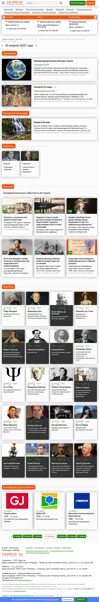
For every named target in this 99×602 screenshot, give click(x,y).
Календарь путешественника (44, 12)
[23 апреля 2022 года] (36, 45)
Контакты (57, 548)
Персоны (70, 9)
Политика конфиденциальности (37, 553)
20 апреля (27, 536)
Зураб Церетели (83, 463)
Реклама (49, 548)
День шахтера (75, 27)
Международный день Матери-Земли (53, 61)
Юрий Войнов (34, 463)
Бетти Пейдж (82, 425)
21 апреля (37, 536)
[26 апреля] (88, 536)
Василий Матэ (58, 350)
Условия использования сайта (37, 551)
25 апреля (81, 536)
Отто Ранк (8, 387)
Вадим (6, 163)
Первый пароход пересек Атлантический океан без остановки (48, 261)
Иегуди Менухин (59, 425)
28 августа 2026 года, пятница (18, 22)
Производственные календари (17, 12)
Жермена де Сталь (84, 311)
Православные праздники (44, 91)
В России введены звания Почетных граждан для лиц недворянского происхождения (16, 262)
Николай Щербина (36, 350)
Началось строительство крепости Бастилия (15, 218)
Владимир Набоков (37, 387)
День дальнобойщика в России (48, 26)
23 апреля (62, 536)
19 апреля (17, 536)
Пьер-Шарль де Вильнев (59, 313)
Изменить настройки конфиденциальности (18, 596)
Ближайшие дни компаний (18, 487)
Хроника (49, 9)
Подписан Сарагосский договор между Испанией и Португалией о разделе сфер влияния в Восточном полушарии (49, 222)
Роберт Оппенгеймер (61, 387)
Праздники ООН (40, 65)
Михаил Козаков (59, 463)
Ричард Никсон (35, 425)
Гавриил (26, 163)
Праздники (8, 9)
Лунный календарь (84, 9)
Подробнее (67, 599)
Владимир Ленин (83, 349)
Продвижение (39, 548)
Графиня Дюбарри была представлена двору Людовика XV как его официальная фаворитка (80, 221)
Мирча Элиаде (82, 387)
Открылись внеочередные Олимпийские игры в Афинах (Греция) (81, 261)
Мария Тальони (10, 350)
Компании (60, 9)
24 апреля (71, 536)
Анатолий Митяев (11, 463)
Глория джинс (10, 513)
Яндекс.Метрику (51, 599)
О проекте (29, 548)
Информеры (66, 548)
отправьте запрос (19, 591)
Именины (19, 9)
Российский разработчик (47, 519)
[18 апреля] (11, 536)
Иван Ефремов (10, 425)
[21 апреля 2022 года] (2, 45)
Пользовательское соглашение (61, 551)
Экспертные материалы (68, 12)
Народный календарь (35, 9)
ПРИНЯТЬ (81, 599)
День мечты (11, 25)
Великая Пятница (43, 87)
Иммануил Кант (35, 311)
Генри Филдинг (10, 311)
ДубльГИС (41, 513)
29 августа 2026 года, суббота (50, 22)
